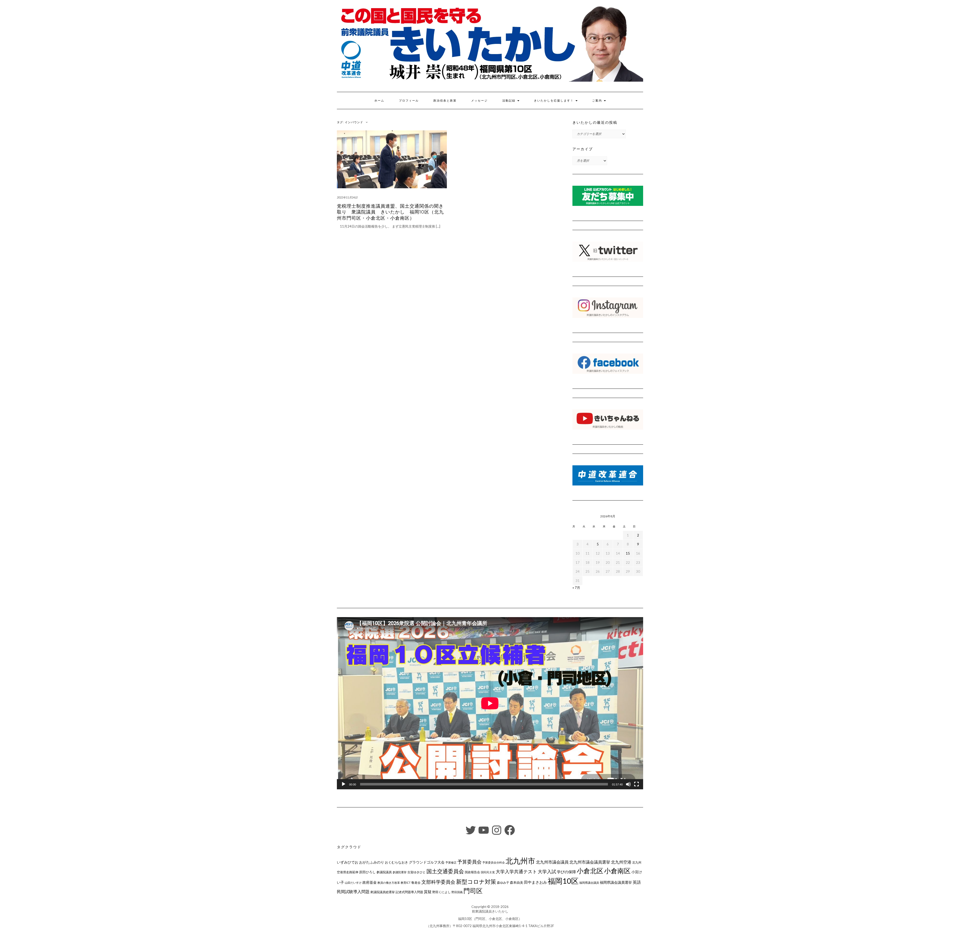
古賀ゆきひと (416, 872)
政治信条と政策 (445, 100)
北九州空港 (621, 862)
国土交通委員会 (445, 871)
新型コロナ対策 (476, 881)
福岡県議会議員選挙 (616, 882)
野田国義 (457, 892)
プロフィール (409, 100)
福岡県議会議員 (589, 882)
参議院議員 (384, 872)
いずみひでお (347, 862)
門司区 (473, 890)
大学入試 (547, 871)
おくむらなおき (396, 862)
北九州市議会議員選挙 (589, 862)
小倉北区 (590, 871)
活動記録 (509, 100)
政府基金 (369, 882)
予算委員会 (469, 862)
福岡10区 (563, 880)
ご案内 (597, 100)
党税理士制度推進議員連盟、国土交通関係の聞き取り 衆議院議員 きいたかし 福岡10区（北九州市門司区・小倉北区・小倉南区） (390, 212)
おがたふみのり (371, 862)
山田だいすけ (353, 882)
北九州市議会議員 (552, 861)
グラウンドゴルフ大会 (427, 862)
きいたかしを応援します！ (554, 100)
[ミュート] (628, 784)
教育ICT (406, 882)
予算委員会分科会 (493, 862)
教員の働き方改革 (388, 882)
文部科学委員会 (438, 882)
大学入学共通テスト (516, 871)
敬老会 (416, 882)
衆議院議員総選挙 (382, 892)
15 (628, 553)
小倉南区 (617, 871)
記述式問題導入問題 (409, 892)
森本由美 (516, 882)
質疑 (428, 891)
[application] (490, 703)
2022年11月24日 (347, 197)
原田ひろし (367, 872)
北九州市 (520, 860)
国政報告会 (472, 872)
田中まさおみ (535, 882)
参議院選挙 (400, 872)
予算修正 (451, 862)
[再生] (343, 784)
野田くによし (441, 892)
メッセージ (479, 100)
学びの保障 (566, 872)
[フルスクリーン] (636, 784)
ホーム (379, 100)
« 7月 (576, 587)
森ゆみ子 (503, 882)
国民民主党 (488, 872)
